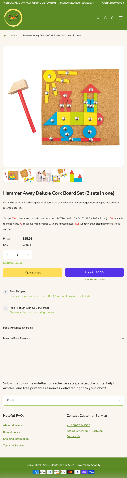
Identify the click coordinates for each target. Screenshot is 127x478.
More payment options (94, 279)
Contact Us (73, 436)
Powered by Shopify (88, 465)
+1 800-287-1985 (78, 425)
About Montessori (14, 425)
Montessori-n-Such (62, 465)
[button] (11, 177)
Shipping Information (16, 439)
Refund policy (11, 432)
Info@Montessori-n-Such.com (85, 431)
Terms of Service (13, 445)
